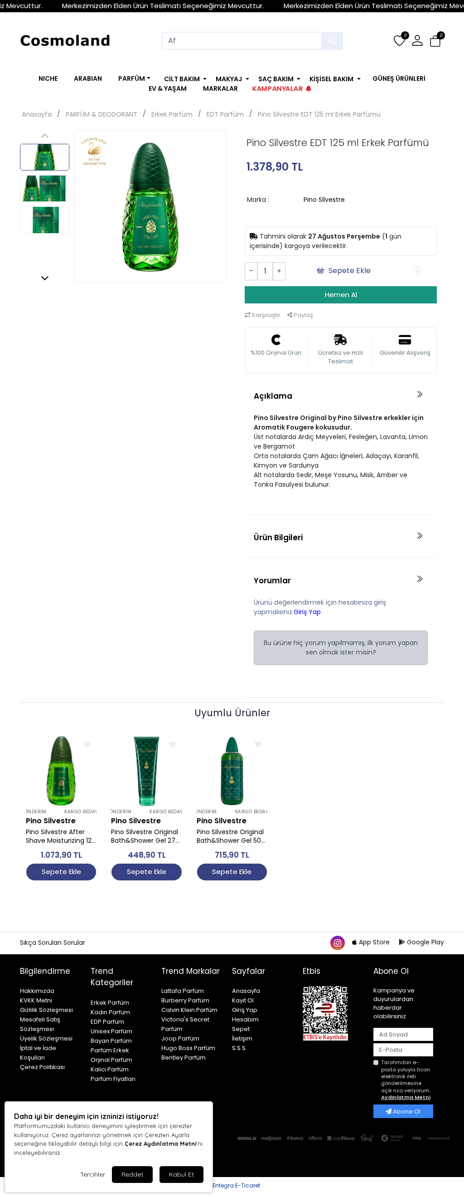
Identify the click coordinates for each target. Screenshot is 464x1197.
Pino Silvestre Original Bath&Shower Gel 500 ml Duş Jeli (231, 836)
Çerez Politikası (42, 1067)
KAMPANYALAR (277, 88)
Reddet (132, 1174)
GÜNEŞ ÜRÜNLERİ (398, 78)
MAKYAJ (229, 78)
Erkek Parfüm (172, 114)
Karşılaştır (265, 315)
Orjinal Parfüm (111, 1059)
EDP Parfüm (107, 1021)
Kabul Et (181, 1174)
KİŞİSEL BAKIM (331, 78)
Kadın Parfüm (110, 1012)
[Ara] (332, 41)
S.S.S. (239, 1048)
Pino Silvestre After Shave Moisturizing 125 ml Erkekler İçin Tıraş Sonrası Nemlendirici (60, 836)
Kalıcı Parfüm (110, 1069)
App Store (374, 942)
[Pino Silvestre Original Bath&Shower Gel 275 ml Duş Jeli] (146, 770)
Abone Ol (406, 1111)
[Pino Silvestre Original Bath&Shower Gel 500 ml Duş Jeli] (232, 770)
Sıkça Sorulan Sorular (52, 942)
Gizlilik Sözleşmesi (46, 1010)
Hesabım (245, 1019)
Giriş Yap (307, 611)
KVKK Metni (36, 1000)
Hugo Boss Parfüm (188, 1048)
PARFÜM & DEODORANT (101, 114)
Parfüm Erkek (110, 1050)
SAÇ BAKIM (276, 78)
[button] (435, 41)
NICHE (48, 78)
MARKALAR (220, 88)
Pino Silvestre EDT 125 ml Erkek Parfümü (319, 114)
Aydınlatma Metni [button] (405, 1097)
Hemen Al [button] (341, 294)
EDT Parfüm (225, 114)
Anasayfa (37, 114)
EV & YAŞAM (168, 88)
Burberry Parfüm (185, 1000)
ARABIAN (88, 78)
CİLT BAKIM (182, 78)
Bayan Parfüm (111, 1040)
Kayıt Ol (243, 1000)
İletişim (242, 1038)
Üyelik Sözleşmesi (46, 1038)
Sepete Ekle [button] (350, 270)
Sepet (241, 1029)
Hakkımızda (37, 991)
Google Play (424, 942)
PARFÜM (131, 78)
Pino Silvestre (324, 199)
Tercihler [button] (92, 1174)
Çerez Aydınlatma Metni (160, 1143)
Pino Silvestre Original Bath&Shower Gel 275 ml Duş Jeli (145, 836)
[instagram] (337, 942)
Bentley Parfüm (183, 1057)
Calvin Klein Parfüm (189, 1010)
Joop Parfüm (180, 1038)
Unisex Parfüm (111, 1031)
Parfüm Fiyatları (113, 1079)
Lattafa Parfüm (182, 991)
